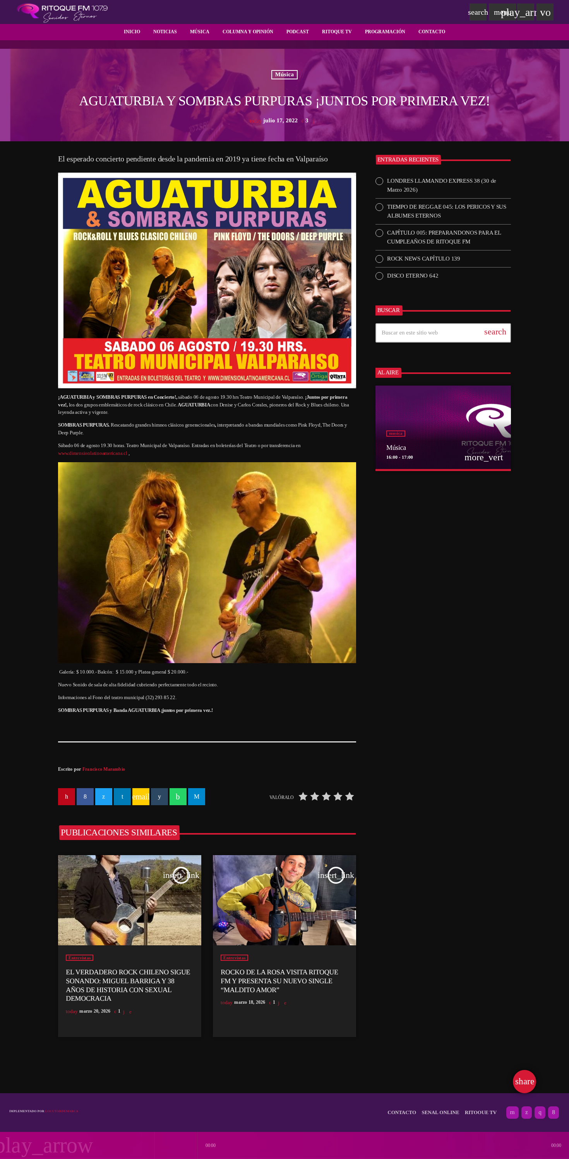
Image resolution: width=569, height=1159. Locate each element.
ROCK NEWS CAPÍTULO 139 (423, 258)
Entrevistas (80, 957)
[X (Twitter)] (526, 1112)
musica (396, 433)
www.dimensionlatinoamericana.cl (92, 453)
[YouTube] (512, 1112)
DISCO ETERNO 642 (412, 276)
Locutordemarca (62, 1111)
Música (284, 75)
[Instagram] (540, 1112)
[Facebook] (553, 1112)
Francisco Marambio (103, 769)
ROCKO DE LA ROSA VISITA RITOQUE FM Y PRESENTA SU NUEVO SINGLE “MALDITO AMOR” (279, 980)
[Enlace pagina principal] (62, 12)
